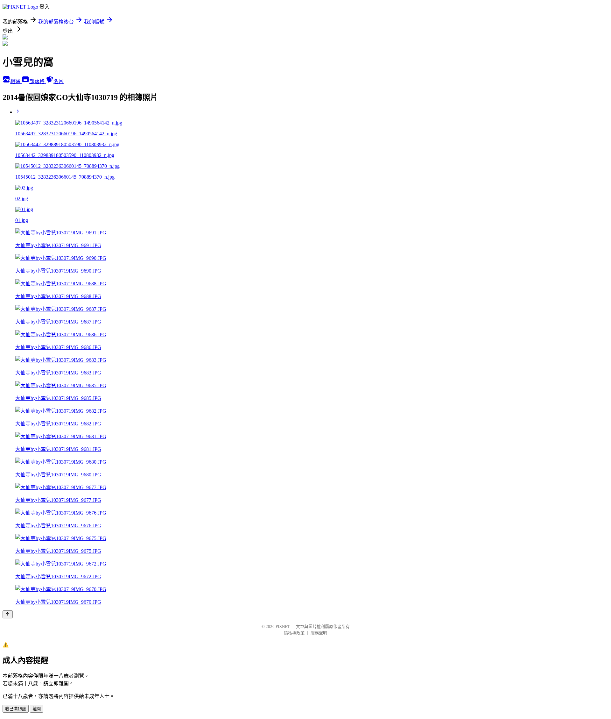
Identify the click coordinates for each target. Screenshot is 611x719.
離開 (36, 709)
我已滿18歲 (15, 709)
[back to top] (8, 614)
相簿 (16, 81)
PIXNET (283, 626)
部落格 (37, 81)
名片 (58, 81)
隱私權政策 (294, 632)
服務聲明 (319, 632)
